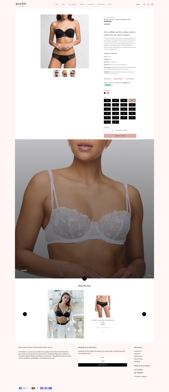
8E (107, 122)
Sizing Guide (107, 78)
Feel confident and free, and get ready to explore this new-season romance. (120, 33)
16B (132, 100)
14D (124, 109)
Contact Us (91, 4)
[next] (144, 314)
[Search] (148, 4)
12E (116, 113)
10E (107, 113)
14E (124, 113)
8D (132, 117)
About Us (137, 354)
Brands (82, 4)
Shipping (137, 361)
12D (115, 109)
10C (107, 105)
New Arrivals (72, 4)
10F (107, 117)
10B (107, 100)
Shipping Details (118, 78)
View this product (103, 327)
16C (132, 105)
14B (124, 100)
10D (107, 109)
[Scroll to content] (84, 278)
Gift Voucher (101, 4)
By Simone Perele (109, 17)
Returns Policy (130, 78)
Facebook (139, 369)
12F (116, 117)
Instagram (139, 372)
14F (124, 117)
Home (56, 4)
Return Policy (138, 359)
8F (115, 122)
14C (124, 105)
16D (132, 109)
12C (115, 105)
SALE (110, 4)
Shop (63, 4)
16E (132, 113)
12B (115, 100)
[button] (108, 21)
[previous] (25, 314)
